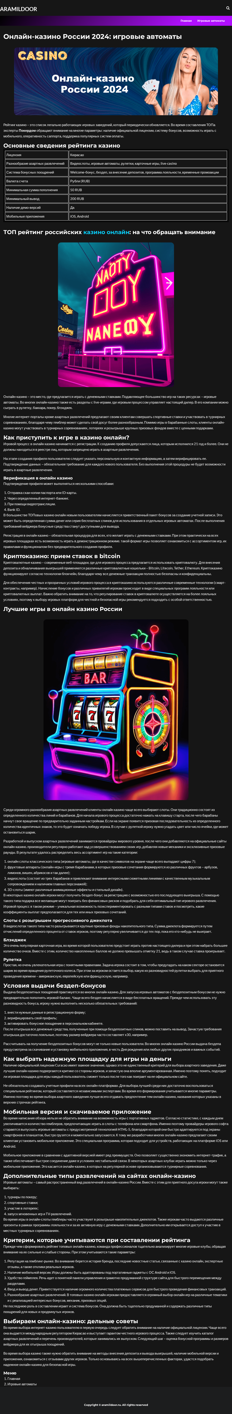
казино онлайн (106, 232)
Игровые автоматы (211, 20)
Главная (186, 20)
